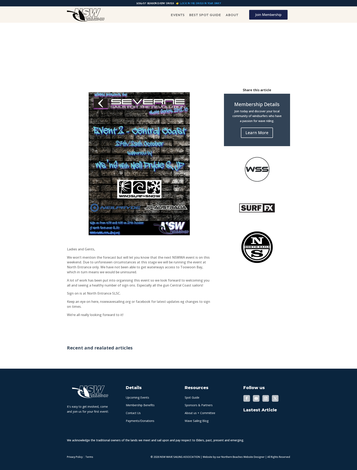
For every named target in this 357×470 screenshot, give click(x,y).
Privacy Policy (75, 457)
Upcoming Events (137, 397)
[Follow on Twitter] (275, 398)
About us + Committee (200, 413)
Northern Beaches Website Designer (243, 457)
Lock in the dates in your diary (200, 3)
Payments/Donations (140, 421)
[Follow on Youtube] (256, 398)
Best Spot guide (205, 15)
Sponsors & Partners (199, 405)
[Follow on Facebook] (246, 398)
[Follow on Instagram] (265, 398)
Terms (89, 457)
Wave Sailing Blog (196, 421)
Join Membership (268, 14)
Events (178, 15)
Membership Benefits (140, 405)
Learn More (256, 132)
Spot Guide (192, 397)
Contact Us (133, 413)
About (232, 15)
